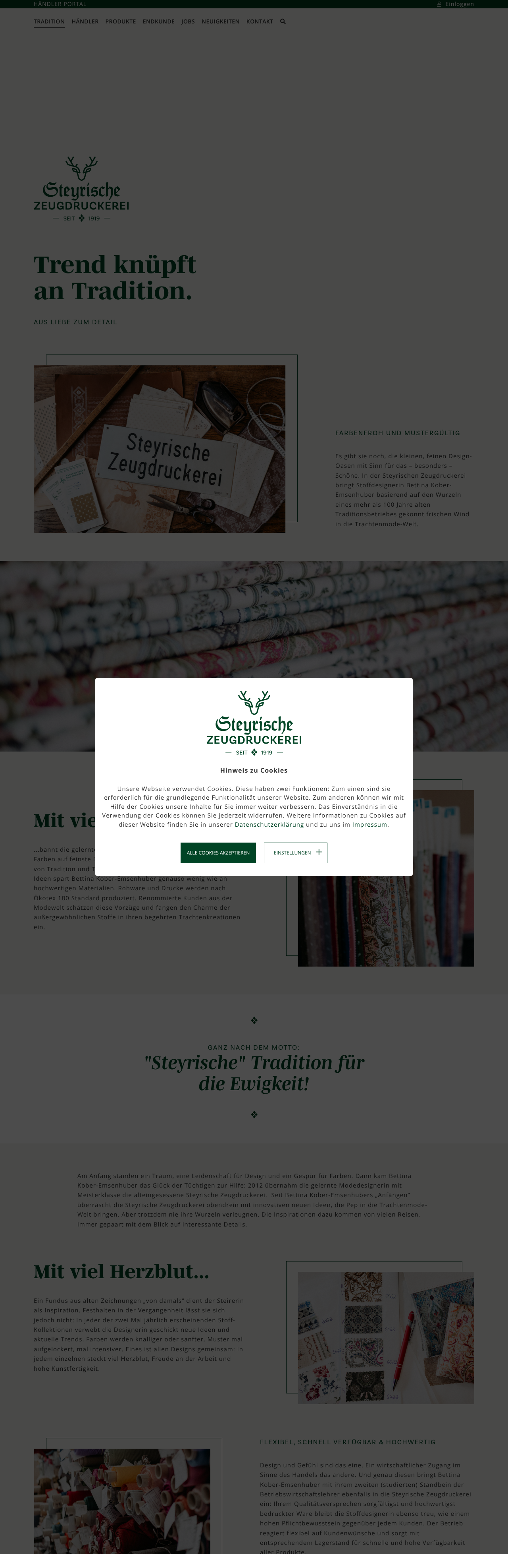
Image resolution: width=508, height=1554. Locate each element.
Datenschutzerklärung (269, 825)
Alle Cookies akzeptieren (218, 852)
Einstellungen (292, 852)
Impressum (369, 825)
